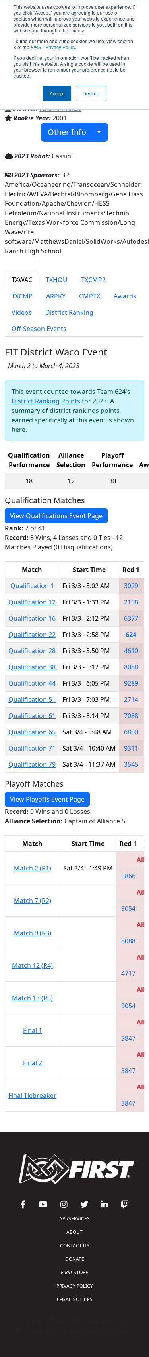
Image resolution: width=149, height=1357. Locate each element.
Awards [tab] (125, 296)
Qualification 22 (32, 634)
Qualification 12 (32, 602)
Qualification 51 (32, 699)
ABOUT (74, 1232)
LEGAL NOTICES (75, 1299)
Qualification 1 (32, 586)
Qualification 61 (32, 715)
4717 (128, 973)
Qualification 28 (32, 650)
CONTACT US (74, 1245)
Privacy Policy (53, 47)
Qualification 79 (32, 764)
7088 (131, 715)
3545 (131, 764)
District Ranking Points (46, 401)
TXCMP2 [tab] (93, 280)
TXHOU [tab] (57, 280)
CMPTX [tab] (89, 296)
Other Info (70, 132)
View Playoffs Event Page (47, 799)
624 (131, 634)
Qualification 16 (32, 618)
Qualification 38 (32, 667)
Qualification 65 (32, 732)
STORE (74, 1272)
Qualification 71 (32, 748)
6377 (131, 618)
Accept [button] (57, 93)
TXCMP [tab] (22, 296)
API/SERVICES (74, 1218)
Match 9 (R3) (32, 933)
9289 (131, 683)
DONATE (74, 1259)
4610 (131, 650)
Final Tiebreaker (32, 1095)
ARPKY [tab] (56, 296)
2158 (131, 602)
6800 (131, 732)
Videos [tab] (22, 312)
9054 (128, 908)
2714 (131, 699)
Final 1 (32, 1030)
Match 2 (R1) (32, 868)
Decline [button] (91, 93)
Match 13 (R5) (32, 998)
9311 (131, 748)
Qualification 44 (32, 683)
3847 (128, 1038)
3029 (131, 586)
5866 (128, 876)
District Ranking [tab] (69, 312)
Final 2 (32, 1063)
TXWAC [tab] (22, 280)
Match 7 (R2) (32, 900)
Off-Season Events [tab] (39, 328)
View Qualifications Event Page (56, 515)
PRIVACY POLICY (74, 1286)
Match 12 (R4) (32, 965)
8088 (131, 667)
